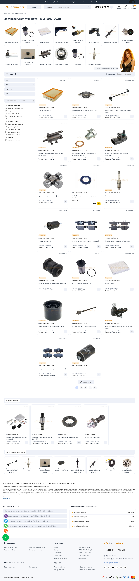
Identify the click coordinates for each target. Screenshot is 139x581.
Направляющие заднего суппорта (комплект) (16, 438)
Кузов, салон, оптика (14, 113)
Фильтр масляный (77, 369)
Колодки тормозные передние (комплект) (85, 241)
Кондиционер (12, 111)
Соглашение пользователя (38, 550)
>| (95, 387)
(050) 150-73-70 (101, 7)
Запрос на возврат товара (87, 570)
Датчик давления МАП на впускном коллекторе (116, 154)
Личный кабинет (59, 567)
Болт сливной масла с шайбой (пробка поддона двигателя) (84, 154)
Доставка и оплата (62, 2)
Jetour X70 (82, 558)
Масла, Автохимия (60, 558)
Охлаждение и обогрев (15, 116)
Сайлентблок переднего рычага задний (51, 326)
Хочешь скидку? (50, 2)
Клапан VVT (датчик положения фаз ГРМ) (42, 438)
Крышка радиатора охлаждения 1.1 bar (84, 110)
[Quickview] (67, 85)
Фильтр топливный (44, 241)
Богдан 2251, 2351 (84, 553)
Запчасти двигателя (14, 105)
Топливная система (13, 132)
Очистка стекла (12, 119)
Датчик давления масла (92, 437)
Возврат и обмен (76, 2)
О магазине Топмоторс (37, 547)
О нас (98, 2)
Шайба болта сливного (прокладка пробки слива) (85, 197)
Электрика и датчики (14, 140)
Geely (56, 550)
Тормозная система (14, 134)
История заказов (59, 570)
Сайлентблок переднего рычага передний (52, 283)
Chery (56, 547)
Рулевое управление (14, 127)
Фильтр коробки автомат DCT (81, 283)
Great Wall (57, 553)
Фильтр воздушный (44, 110)
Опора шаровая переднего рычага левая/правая (118, 327)
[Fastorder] (67, 90)
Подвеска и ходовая (14, 121)
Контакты (86, 2)
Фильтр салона (109, 283)
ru (133, 1)
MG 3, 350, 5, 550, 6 (85, 550)
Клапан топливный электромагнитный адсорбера (50, 154)
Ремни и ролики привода (15, 124)
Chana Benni (58, 555)
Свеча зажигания (110, 196)
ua (130, 1)
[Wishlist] (67, 94)
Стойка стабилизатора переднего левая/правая (118, 111)
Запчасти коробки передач (16, 108)
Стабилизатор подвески (15, 129)
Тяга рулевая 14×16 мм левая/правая (84, 326)
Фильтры (10, 137)
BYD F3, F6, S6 (83, 555)
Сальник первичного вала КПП (68, 437)
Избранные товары (85, 567)
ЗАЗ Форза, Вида (84, 547)
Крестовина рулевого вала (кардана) (50, 196)
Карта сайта (33, 567)
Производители (9, 567)
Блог (92, 2)
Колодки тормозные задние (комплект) (117, 241)
